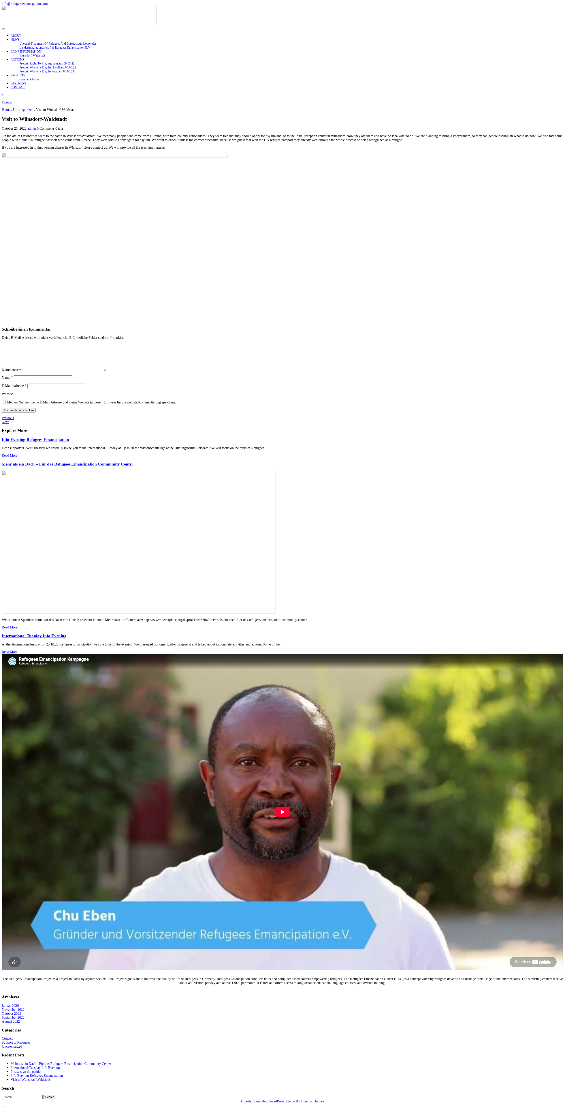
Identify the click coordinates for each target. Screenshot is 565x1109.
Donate (7, 102)
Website (7, 394)
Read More (9, 455)
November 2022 (13, 1009)
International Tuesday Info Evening (34, 636)
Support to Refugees (16, 1042)
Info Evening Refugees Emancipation (35, 439)
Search (49, 1097)
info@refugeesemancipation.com (25, 4)
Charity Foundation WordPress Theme (282, 1101)
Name (7, 377)
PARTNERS (18, 83)
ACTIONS (17, 59)
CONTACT (18, 87)
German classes (29, 79)
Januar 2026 (10, 1005)
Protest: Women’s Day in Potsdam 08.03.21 (46, 71)
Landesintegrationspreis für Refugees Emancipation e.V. (55, 47)
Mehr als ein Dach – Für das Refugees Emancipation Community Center (67, 464)
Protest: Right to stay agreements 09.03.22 (47, 63)
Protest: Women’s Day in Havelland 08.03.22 (47, 67)
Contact (7, 1038)
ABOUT (16, 35)
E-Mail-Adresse (14, 386)
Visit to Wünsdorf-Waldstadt (30, 1079)
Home (6, 110)
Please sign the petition (26, 1071)
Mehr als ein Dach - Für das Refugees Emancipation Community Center (61, 1063)
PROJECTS (18, 75)
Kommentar (11, 370)
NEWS (15, 39)
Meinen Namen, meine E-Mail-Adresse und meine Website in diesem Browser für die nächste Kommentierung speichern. (91, 402)
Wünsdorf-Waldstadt (32, 55)
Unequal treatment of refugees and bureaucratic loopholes (57, 43)
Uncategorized (23, 110)
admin (31, 128)
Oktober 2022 (11, 1013)
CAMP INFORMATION (26, 51)
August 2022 (11, 1021)
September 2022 (13, 1017)
